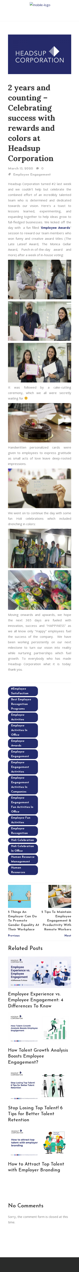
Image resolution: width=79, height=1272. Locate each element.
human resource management (23, 859)
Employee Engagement (32, 174)
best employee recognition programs (21, 704)
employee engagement (20, 754)
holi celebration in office (22, 848)
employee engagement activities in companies (20, 785)
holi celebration (22, 840)
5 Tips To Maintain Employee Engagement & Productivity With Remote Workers (56, 920)
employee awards (17, 743)
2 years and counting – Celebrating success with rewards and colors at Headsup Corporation (31, 123)
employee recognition (19, 831)
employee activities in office (19, 730)
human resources (18, 870)
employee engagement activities (20, 767)
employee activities (17, 717)
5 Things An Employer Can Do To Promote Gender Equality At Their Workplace (23, 920)
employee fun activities (20, 820)
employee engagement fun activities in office (22, 804)
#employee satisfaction (19, 691)
